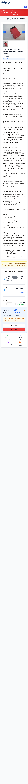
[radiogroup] (14, 285)
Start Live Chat (15, 14)
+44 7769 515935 (12, 12)
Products (3, 18)
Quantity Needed (7, 301)
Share (20, 256)
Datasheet (9, 256)
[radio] (4, 279)
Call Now (15, 329)
